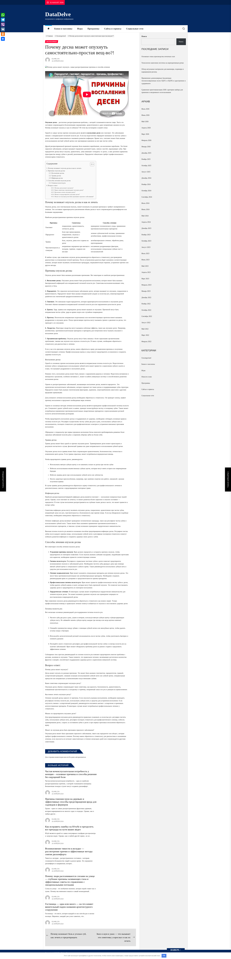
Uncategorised (146, 358)
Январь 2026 (146, 147)
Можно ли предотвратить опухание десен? (67, 194)
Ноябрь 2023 (146, 235)
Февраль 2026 (146, 140)
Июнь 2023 (145, 260)
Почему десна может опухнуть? (64, 188)
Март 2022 (145, 335)
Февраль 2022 (146, 341)
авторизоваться (80, 757)
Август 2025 (145, 172)
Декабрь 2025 (146, 153)
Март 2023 (145, 279)
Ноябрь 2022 (146, 304)
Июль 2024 (145, 203)
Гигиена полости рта (58, 183)
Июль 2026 (145, 109)
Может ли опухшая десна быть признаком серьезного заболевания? (74, 196)
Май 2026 (144, 121)
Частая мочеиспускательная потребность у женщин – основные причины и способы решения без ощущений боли (70, 774)
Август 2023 (145, 247)
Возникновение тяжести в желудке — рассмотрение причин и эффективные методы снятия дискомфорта (68, 851)
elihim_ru (56, 59)
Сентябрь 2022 (146, 316)
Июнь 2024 (145, 209)
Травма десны (56, 176)
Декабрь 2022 (146, 297)
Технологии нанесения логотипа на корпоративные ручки (162, 63)
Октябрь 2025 (146, 165)
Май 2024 (144, 216)
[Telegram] (2, 19)
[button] (91, 164)
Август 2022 (145, 322)
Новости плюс (146, 377)
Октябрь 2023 (146, 241)
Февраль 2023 (146, 285)
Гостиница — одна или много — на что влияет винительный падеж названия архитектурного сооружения (69, 907)
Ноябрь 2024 (146, 184)
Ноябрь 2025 (146, 159)
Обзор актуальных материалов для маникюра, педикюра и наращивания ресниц (162, 70)
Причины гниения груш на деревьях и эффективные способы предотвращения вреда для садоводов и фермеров (70, 802)
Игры (80, 28)
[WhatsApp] (2, 14)
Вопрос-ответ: (53, 185)
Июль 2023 (145, 253)
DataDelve (58, 14)
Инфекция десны (57, 178)
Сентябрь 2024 (146, 197)
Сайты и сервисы (112, 28)
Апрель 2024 (146, 222)
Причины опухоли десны (56, 171)
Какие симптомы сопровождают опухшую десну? (69, 190)
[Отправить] (2, 38)
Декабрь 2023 (146, 228)
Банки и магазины (63, 28)
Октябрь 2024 (146, 191)
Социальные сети (134, 28)
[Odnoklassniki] (2, 34)
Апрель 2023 (146, 272)
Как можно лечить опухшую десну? (65, 192)
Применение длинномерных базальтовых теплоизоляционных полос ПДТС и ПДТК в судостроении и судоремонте (163, 80)
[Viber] (2, 24)
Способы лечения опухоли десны (59, 180)
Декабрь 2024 (146, 178)
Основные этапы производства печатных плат (158, 56)
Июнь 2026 (145, 115)
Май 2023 (144, 266)
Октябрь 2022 (146, 310)
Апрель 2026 (146, 128)
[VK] (2, 29)
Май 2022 (144, 329)
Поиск (144, 36)
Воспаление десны (57, 173)
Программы (93, 28)
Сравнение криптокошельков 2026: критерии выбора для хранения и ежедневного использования (162, 91)
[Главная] (48, 28)
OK (164, 955)
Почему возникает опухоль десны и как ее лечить (64, 168)
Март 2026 (145, 134)
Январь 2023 (146, 291)
